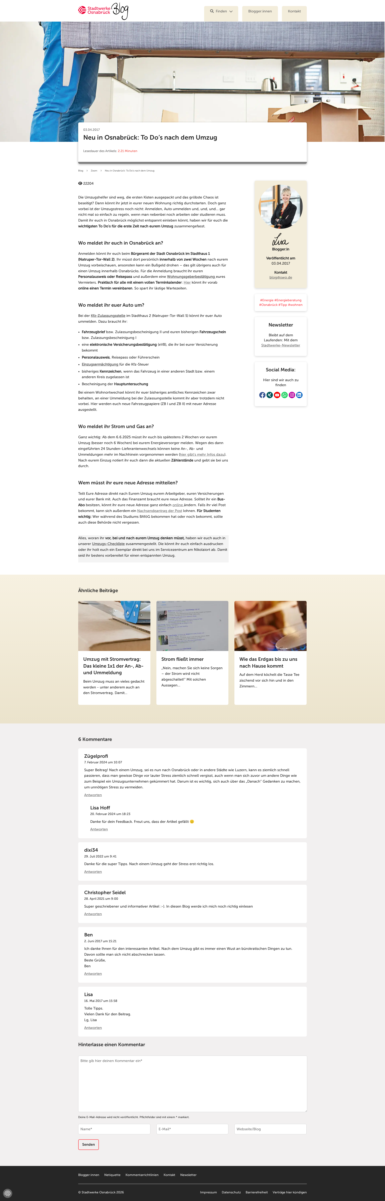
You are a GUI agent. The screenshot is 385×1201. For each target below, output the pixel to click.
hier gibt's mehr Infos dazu (202, 454)
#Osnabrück (268, 305)
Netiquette (112, 1175)
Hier (187, 282)
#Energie (267, 300)
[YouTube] (277, 395)
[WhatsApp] (284, 395)
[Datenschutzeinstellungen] (7, 1193)
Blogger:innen (260, 11)
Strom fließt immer (182, 659)
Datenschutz (231, 1192)
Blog (80, 170)
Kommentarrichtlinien (142, 1175)
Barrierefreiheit (257, 1192)
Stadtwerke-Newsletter (280, 345)
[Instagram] (292, 395)
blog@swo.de (281, 277)
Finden (221, 11)
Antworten (93, 795)
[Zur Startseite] (103, 13)
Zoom (94, 170)
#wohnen (295, 305)
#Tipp (282, 305)
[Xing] (269, 395)
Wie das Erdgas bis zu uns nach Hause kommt (268, 662)
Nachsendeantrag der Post (159, 511)
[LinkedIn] (299, 395)
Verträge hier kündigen (290, 1192)
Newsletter (188, 1175)
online (178, 505)
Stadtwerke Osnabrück (99, 1192)
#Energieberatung (287, 300)
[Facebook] (262, 395)
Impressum (208, 1192)
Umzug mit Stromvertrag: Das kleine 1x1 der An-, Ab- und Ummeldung (113, 665)
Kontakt (294, 11)
